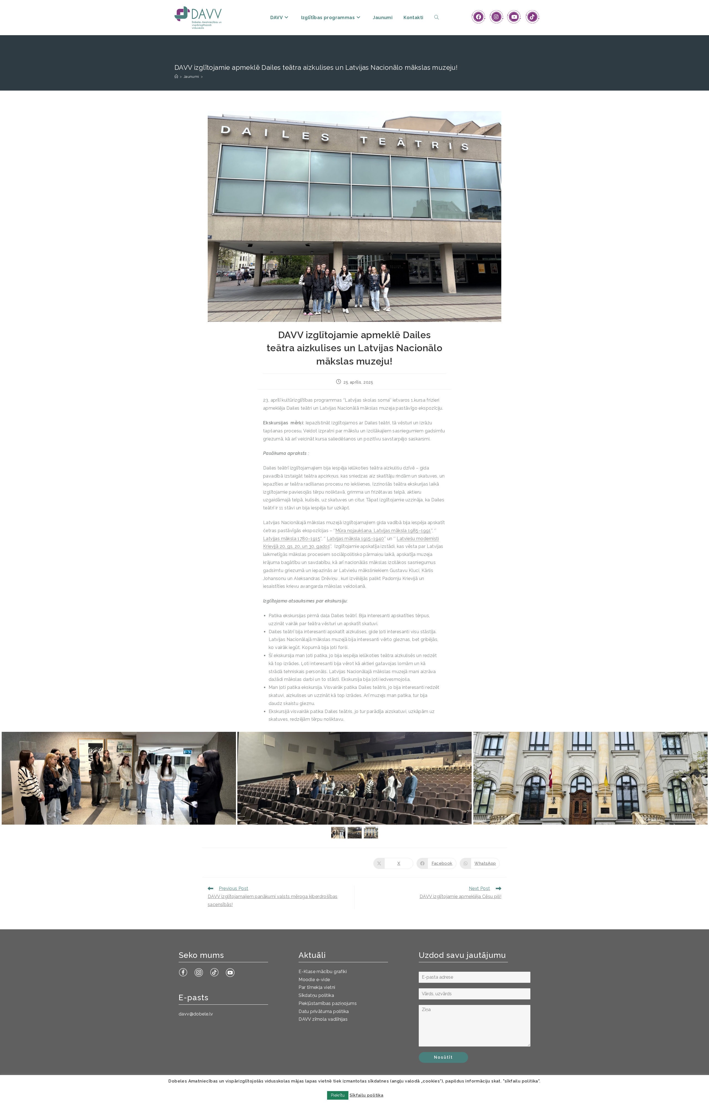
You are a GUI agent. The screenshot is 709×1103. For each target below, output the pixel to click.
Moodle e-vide (314, 979)
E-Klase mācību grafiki (323, 971)
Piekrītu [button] (338, 1095)
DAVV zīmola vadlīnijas (323, 1019)
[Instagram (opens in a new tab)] (496, 17)
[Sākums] (176, 77)
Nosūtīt (443, 1057)
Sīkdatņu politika (316, 995)
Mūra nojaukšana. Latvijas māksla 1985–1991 (383, 530)
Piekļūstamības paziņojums (328, 1003)
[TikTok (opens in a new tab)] (532, 17)
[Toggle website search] (436, 17)
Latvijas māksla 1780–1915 (291, 538)
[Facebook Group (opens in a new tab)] (478, 17)
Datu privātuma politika (324, 1011)
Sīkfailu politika (366, 1095)
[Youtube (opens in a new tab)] (514, 17)
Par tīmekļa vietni (317, 987)
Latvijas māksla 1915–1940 (355, 538)
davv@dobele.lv (196, 1014)
